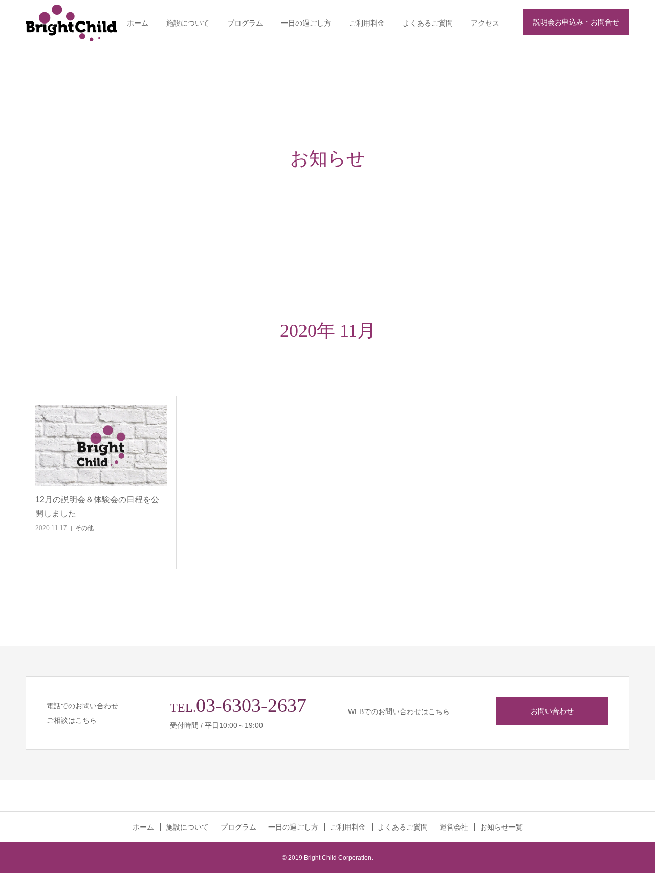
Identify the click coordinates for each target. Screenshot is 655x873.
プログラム (245, 23)
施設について (187, 23)
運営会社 (454, 827)
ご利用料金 (367, 23)
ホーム (137, 23)
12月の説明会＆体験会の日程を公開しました (97, 506)
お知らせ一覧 (501, 827)
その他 (84, 528)
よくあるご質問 (428, 23)
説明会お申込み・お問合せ (576, 22)
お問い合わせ (552, 711)
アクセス (485, 23)
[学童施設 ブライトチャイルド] (83, 23)
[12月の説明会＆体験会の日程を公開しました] (101, 445)
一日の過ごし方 (306, 23)
